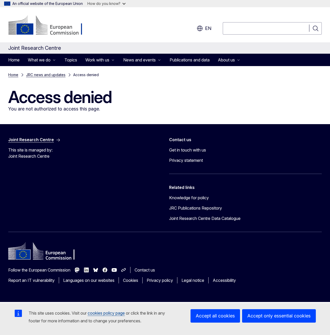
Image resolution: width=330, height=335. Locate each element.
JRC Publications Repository (195, 208)
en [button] (208, 28)
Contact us (145, 270)
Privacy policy (160, 280)
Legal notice (193, 280)
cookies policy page (106, 313)
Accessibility (224, 280)
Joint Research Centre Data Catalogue (205, 218)
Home (14, 59)
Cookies (130, 280)
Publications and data (190, 59)
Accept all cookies (215, 315)
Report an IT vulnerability (31, 280)
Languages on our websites (88, 280)
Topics (70, 59)
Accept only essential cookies (279, 315)
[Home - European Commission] (50, 25)
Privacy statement (186, 160)
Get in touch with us (187, 150)
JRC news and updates (45, 75)
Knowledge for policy (189, 197)
